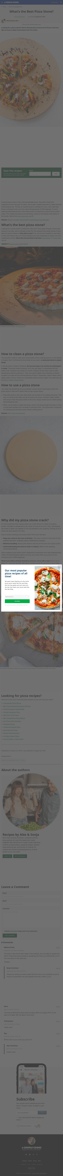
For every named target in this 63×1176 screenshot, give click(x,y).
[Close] (59, 566)
